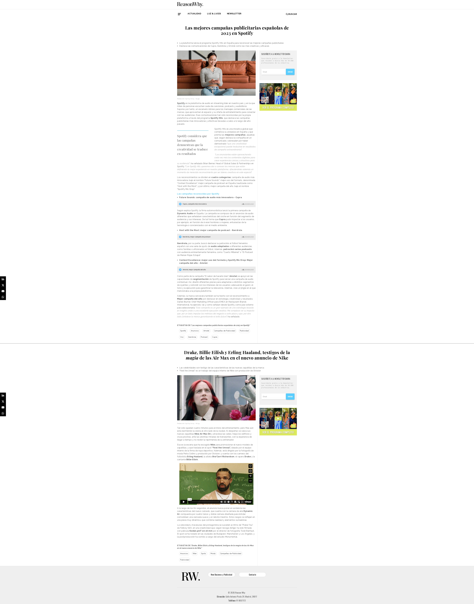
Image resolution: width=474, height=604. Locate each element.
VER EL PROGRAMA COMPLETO (278, 107)
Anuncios (195, 331)
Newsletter (234, 13)
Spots (203, 554)
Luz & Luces (214, 13)
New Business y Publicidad (221, 574)
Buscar (292, 14)
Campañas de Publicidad (224, 331)
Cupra (214, 337)
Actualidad (194, 13)
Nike (195, 554)
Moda (213, 554)
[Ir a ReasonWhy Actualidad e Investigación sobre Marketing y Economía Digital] (190, 4)
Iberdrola (192, 337)
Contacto (252, 574)
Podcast (204, 337)
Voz (182, 337)
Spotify (183, 331)
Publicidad (244, 331)
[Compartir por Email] (3, 291)
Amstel (206, 331)
